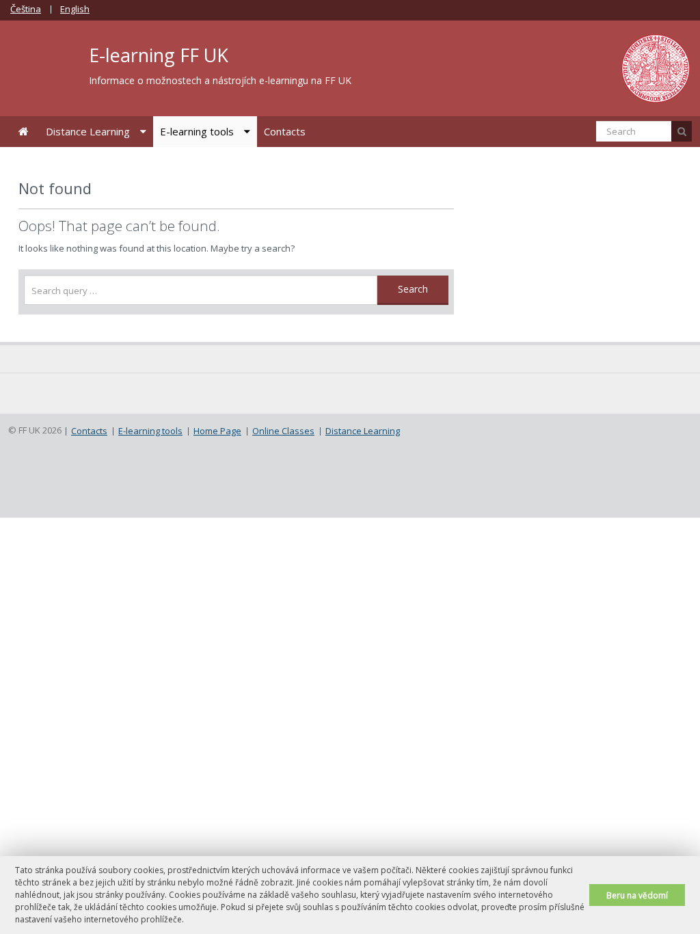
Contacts (285, 131)
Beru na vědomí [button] (637, 895)
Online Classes (283, 431)
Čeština (25, 9)
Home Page (23, 131)
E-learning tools (197, 131)
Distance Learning (88, 131)
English (75, 9)
